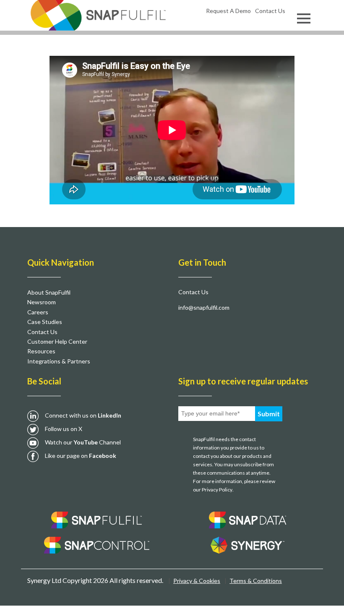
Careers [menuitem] (37, 312)
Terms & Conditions (255, 580)
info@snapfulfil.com (203, 307)
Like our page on (80, 455)
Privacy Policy (217, 489)
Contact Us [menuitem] (270, 10)
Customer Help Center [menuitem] (57, 341)
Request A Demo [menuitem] (228, 10)
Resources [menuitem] (41, 351)
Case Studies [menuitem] (44, 321)
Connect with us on (83, 415)
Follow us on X (63, 428)
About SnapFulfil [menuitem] (48, 292)
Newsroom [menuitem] (41, 302)
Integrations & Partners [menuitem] (58, 361)
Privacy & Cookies (196, 580)
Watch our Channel (83, 442)
